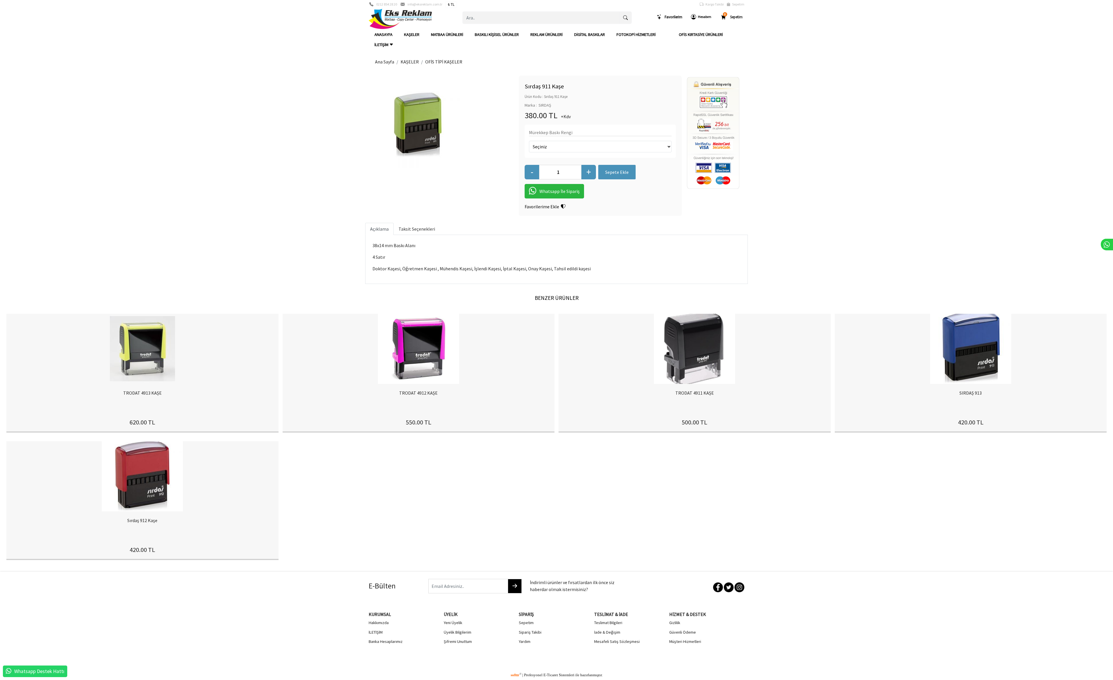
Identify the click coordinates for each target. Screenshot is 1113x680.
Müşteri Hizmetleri (685, 641)
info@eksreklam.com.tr (425, 4)
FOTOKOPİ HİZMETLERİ (636, 34)
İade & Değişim (607, 632)
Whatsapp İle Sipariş (559, 191)
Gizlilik (674, 622)
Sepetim (737, 4)
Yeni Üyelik (453, 622)
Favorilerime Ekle (543, 206)
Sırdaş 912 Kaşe (142, 520)
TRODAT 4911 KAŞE (694, 393)
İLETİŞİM (381, 44)
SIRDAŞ (545, 105)
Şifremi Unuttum (458, 641)
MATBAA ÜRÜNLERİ (447, 34)
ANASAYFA (383, 34)
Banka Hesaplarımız (386, 641)
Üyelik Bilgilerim (457, 632)
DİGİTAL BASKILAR (589, 34)
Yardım (524, 641)
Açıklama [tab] (379, 229)
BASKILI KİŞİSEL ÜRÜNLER (497, 34)
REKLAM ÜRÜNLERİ (546, 34)
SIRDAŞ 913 (970, 393)
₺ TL (451, 4)
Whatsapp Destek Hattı (39, 671)
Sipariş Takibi (530, 632)
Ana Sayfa (384, 62)
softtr (516, 675)
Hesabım (703, 16)
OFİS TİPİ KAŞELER (443, 62)
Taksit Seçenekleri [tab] (417, 229)
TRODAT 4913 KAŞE (142, 393)
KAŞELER (411, 34)
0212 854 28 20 (386, 4)
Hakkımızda (379, 622)
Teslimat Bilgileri (608, 622)
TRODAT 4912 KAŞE (418, 393)
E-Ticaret (550, 675)
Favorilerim (672, 16)
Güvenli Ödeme (682, 632)
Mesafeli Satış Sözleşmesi (617, 641)
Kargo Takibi (714, 4)
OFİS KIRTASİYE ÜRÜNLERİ (701, 34)
